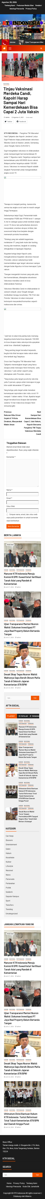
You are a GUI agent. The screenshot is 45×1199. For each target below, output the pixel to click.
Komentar (10, 457)
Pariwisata (10, 879)
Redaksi (38, 5)
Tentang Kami (9, 5)
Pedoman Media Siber (25, 5)
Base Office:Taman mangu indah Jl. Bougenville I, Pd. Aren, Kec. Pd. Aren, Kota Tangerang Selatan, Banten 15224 (21, 1147)
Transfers (10, 905)
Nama (9, 490)
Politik (8, 888)
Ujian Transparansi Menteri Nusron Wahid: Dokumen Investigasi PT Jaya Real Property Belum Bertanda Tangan (28, 752)
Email (9, 498)
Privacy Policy (31, 9)
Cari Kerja (9, 836)
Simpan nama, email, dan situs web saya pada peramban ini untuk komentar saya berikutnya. (22, 517)
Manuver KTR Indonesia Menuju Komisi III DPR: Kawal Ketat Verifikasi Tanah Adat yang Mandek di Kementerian (28, 732)
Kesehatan (10, 857)
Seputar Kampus (12, 896)
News (8, 875)
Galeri (8, 849)
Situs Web (10, 506)
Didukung (17, 1196)
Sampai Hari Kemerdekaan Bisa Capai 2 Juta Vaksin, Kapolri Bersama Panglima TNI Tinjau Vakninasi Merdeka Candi (32, 423)
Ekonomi (9, 840)
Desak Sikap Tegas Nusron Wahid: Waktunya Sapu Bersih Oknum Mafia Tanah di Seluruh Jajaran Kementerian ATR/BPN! (28, 773)
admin (8, 117)
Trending (28, 570)
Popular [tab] (24, 716)
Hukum (6, 570)
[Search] (41, 48)
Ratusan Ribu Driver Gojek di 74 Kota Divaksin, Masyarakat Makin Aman (13, 418)
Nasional (6, 84)
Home (9, 1183)
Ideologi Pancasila (17, 9)
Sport (8, 901)
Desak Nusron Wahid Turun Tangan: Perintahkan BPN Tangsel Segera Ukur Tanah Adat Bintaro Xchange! (28, 816)
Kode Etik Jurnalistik (31, 1186)
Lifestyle (9, 866)
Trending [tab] (35, 716)
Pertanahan (20, 570)
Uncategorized (12, 914)
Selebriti (9, 892)
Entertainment (11, 844)
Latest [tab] (12, 716)
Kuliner (8, 862)
